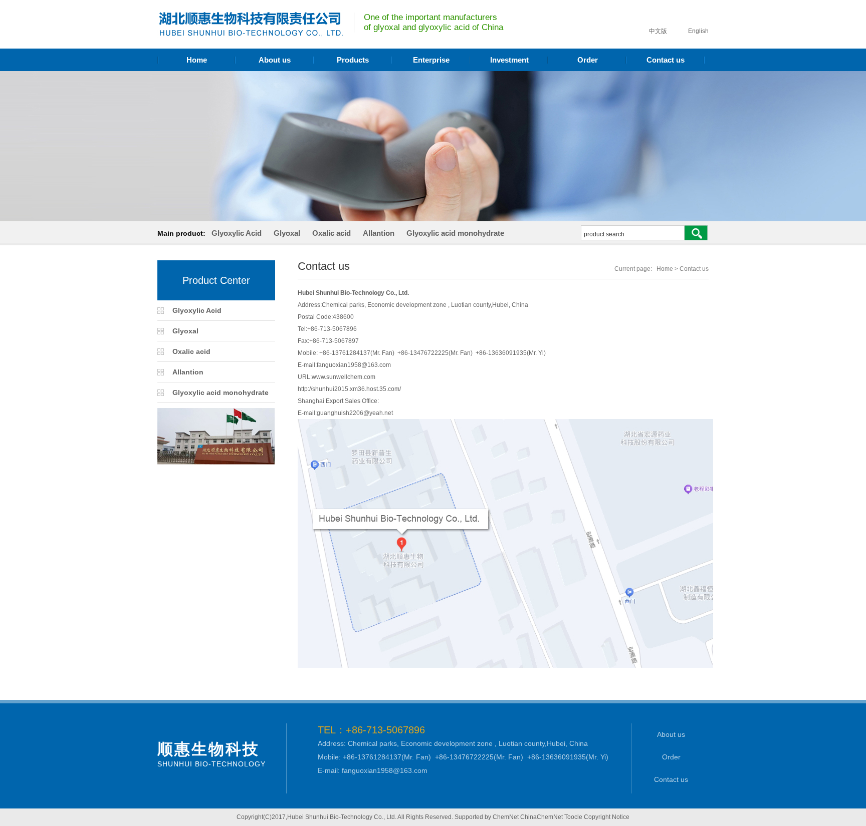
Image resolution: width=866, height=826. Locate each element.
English (698, 31)
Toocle (573, 816)
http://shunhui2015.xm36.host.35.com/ (350, 388)
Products (353, 60)
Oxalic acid (331, 233)
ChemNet (506, 816)
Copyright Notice (606, 816)
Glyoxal (287, 233)
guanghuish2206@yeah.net (355, 413)
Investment (509, 60)
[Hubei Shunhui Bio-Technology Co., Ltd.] (250, 34)
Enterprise (431, 60)
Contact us (665, 60)
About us (275, 60)
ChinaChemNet (541, 816)
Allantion (378, 233)
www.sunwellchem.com (343, 376)
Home (196, 60)
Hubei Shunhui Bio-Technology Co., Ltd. (341, 816)
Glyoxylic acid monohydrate (455, 233)
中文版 (657, 31)
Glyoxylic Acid (236, 233)
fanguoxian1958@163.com (354, 364)
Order (587, 60)
